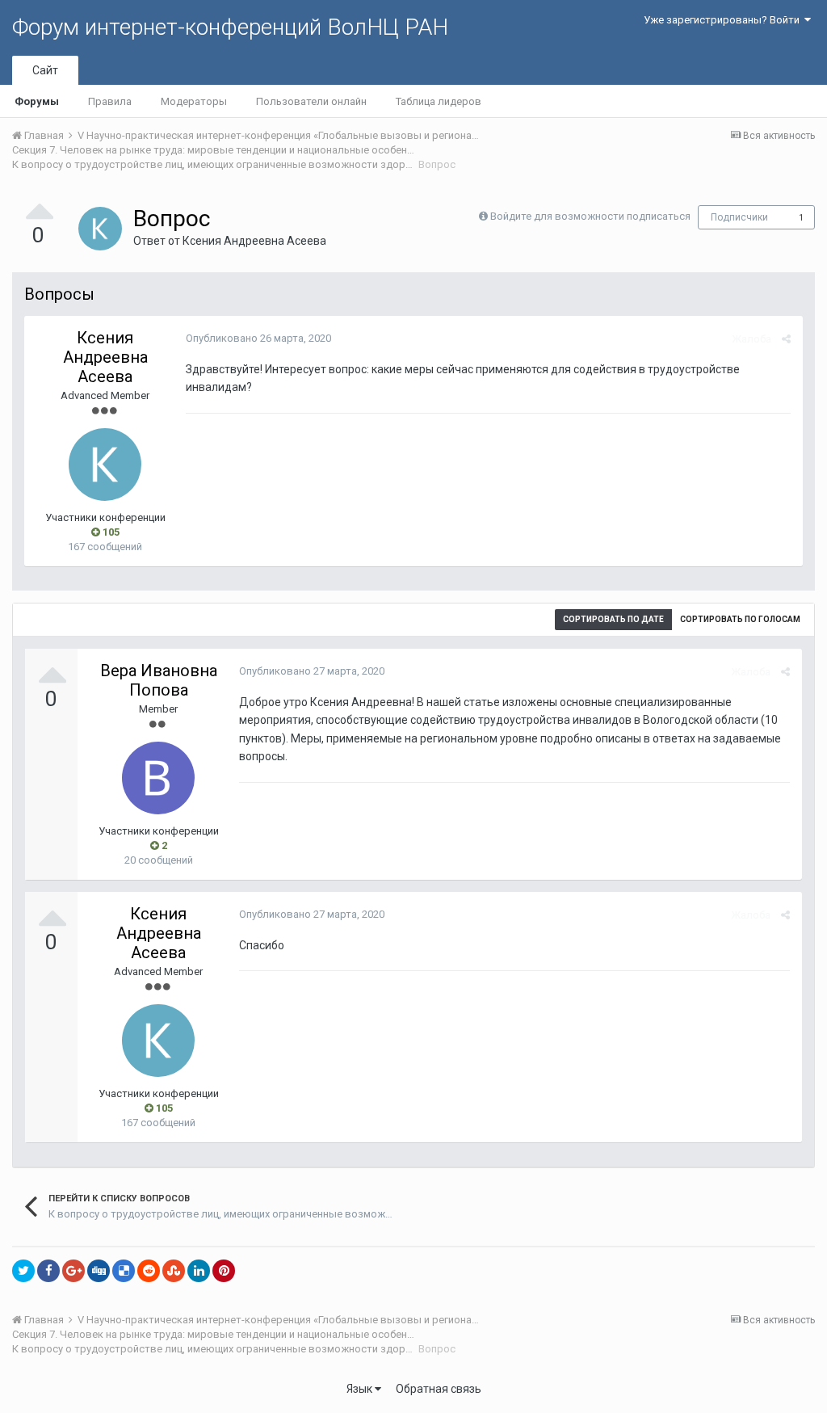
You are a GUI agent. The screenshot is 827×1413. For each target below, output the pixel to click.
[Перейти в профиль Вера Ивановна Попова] (158, 778)
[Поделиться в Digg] (98, 1271)
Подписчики (739, 217)
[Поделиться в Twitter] (23, 1271)
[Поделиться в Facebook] (48, 1271)
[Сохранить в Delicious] (123, 1271)
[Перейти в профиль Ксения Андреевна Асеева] (100, 228)
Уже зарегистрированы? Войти (724, 20)
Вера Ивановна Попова (158, 680)
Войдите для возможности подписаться (590, 216)
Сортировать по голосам (740, 619)
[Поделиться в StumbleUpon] (173, 1271)
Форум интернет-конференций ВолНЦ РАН (230, 27)
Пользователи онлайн (311, 101)
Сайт (45, 70)
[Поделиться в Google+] (73, 1271)
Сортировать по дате (613, 619)
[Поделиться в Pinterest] (223, 1271)
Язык (360, 1388)
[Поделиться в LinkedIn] (198, 1271)
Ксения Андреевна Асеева (254, 240)
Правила (110, 101)
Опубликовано (258, 338)
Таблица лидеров (438, 101)
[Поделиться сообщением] (786, 339)
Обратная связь (438, 1388)
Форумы (37, 101)
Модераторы (194, 101)
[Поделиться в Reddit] (148, 1271)
